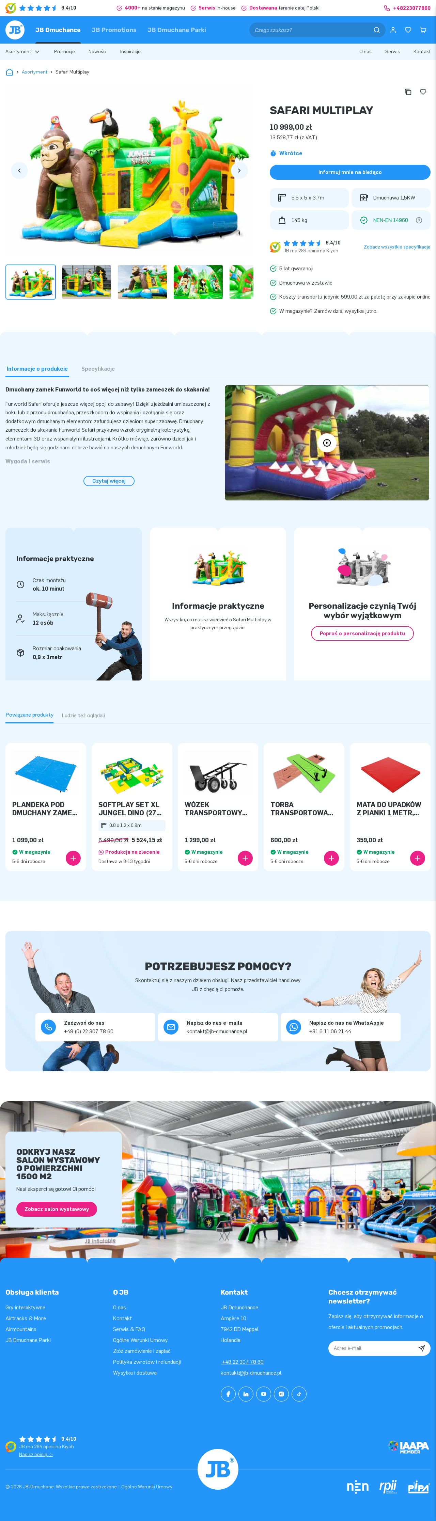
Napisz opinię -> (36, 1454)
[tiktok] (299, 1394)
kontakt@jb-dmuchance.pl (251, 1373)
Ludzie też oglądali (83, 715)
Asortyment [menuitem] (18, 51)
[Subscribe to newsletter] (422, 1348)
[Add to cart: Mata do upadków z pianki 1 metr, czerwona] (417, 858)
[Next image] (239, 170)
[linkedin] (245, 1394)
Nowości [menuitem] (98, 51)
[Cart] (423, 29)
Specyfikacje (98, 369)
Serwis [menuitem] (392, 51)
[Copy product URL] (408, 91)
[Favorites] (408, 29)
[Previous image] (19, 170)
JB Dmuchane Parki (176, 30)
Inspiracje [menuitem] (130, 51)
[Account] (393, 29)
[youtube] (263, 1394)
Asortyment (34, 72)
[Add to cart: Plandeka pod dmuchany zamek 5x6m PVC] (73, 858)
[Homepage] (15, 29)
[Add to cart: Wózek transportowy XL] (245, 858)
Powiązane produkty (29, 714)
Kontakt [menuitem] (422, 51)
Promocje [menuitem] (64, 51)
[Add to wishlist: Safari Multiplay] (423, 91)
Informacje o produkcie (37, 369)
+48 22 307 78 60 (242, 1362)
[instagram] (281, 1394)
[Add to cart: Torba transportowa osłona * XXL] (331, 858)
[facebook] (228, 1394)
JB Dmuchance (58, 30)
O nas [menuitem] (365, 51)
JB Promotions (114, 30)
